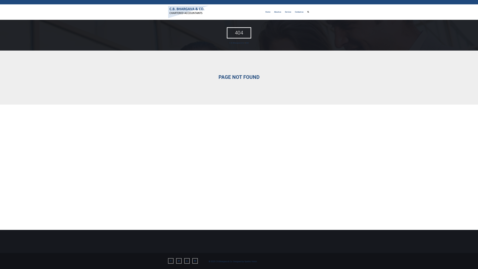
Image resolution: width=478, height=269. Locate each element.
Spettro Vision (250, 261)
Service (288, 12)
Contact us (299, 12)
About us (277, 12)
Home (267, 12)
